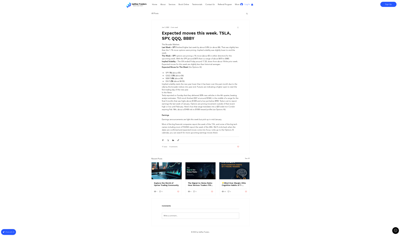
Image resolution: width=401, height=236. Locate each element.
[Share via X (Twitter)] (168, 140)
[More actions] (238, 27)
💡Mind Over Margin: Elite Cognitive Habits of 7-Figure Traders (234, 184)
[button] (252, 4)
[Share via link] (178, 140)
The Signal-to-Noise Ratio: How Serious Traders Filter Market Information (200, 184)
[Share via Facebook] (163, 140)
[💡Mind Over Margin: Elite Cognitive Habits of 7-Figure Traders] (234, 170)
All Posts (155, 13)
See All (247, 158)
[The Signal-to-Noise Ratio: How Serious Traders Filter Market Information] (200, 170)
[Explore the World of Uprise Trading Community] (167, 170)
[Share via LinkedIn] (173, 140)
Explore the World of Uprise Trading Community (166, 184)
